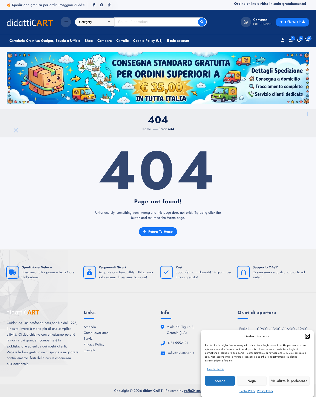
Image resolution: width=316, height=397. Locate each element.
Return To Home (160, 231)
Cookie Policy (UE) (148, 40)
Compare (104, 40)
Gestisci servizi (215, 369)
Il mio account (178, 40)
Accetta (220, 380)
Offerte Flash (294, 22)
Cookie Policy (247, 391)
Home (146, 128)
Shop (89, 40)
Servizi (88, 338)
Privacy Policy (265, 391)
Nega (252, 380)
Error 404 (166, 128)
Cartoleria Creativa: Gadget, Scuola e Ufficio (44, 40)
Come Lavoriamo (96, 332)
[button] (307, 336)
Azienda (90, 326)
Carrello (122, 40)
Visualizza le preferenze (289, 380)
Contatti (89, 350)
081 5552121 (262, 24)
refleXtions (193, 390)
